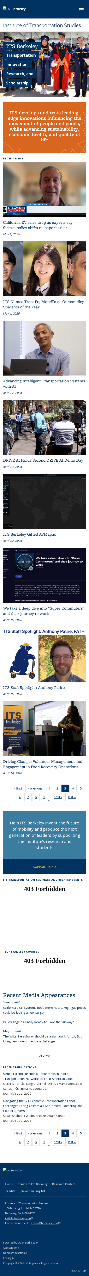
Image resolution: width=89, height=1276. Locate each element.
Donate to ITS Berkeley (33, 1184)
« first (19, 789)
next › (59, 798)
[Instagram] (39, 1177)
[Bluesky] (47, 1177)
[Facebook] (6, 1177)
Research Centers (63, 1184)
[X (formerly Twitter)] (15, 1177)
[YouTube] (31, 1177)
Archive (44, 1055)
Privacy (8, 1258)
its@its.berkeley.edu (19, 1218)
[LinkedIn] (23, 1177)
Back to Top (78, 1270)
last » (73, 798)
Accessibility (11, 1247)
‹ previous (36, 789)
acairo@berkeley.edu (45, 1223)
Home (9, 1184)
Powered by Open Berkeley (20, 1242)
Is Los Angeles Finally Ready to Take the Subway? (38, 1022)
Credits (10, 1191)
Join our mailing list (32, 1191)
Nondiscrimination (15, 1253)
